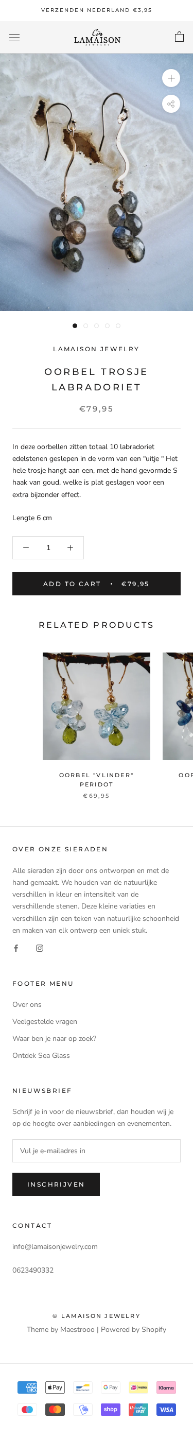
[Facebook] (16, 948)
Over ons (27, 1004)
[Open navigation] (14, 37)
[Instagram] (39, 948)
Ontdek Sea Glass (41, 1055)
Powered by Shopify (133, 1329)
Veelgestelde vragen (44, 1021)
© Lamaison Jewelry (96, 1315)
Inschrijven (56, 1184)
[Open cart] (179, 37)
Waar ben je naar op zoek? (54, 1038)
